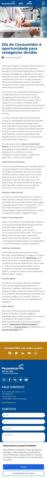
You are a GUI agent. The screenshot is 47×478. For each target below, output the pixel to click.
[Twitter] (10, 335)
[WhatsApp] (30, 335)
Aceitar (23, 467)
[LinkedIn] (17, 335)
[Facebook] (4, 335)
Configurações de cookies (23, 473)
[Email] (23, 335)
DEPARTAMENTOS (9, 403)
